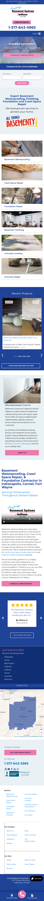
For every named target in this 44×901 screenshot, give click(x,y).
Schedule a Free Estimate (22, 55)
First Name (7, 74)
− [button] (41, 732)
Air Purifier (28, 815)
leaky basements (29, 552)
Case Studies (29, 864)
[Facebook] (11, 769)
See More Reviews (22, 635)
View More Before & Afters (21, 365)
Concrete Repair (31, 794)
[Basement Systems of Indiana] (22, 11)
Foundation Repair (10, 808)
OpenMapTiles (23, 736)
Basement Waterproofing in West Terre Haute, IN (20, 339)
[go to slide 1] (20, 356)
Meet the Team (30, 835)
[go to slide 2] (24, 356)
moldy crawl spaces (12, 552)
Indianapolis (26, 444)
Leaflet (16, 736)
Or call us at (9, 759)
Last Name (27, 74)
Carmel (17, 444)
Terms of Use (22, 887)
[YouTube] (8, 769)
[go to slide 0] (15, 356)
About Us (22, 453)
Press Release (12, 835)
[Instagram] (17, 769)
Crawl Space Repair (10, 801)
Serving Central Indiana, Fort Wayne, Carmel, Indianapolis (22, 2)
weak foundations (9, 555)
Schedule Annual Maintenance (31, 806)
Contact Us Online (12, 747)
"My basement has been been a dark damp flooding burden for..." (22, 612)
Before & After (30, 860)
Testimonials (11, 864)
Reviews (10, 868)
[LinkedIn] (14, 769)
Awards (9, 843)
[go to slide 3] (28, 356)
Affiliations (10, 839)
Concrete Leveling (28, 799)
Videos (9, 860)
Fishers (10, 444)
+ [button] (41, 729)
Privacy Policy (22, 885)
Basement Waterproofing (11, 795)
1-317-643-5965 (22, 27)
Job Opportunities (30, 840)
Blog (26, 831)
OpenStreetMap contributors (36, 736)
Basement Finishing (10, 814)
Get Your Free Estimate (20, 752)
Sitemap (22, 889)
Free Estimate (22, 22)
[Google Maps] (5, 769)
